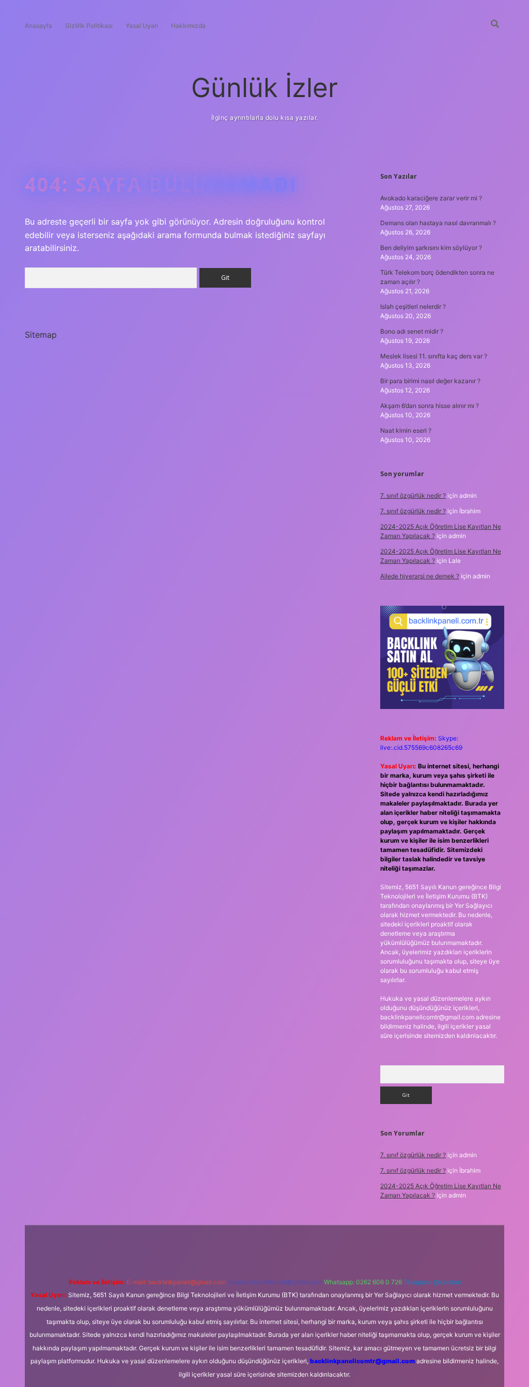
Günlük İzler (264, 87)
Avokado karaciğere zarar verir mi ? (431, 198)
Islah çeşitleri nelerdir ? (413, 306)
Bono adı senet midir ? (411, 331)
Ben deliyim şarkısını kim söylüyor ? (431, 247)
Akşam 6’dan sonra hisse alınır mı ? (429, 405)
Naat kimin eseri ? (405, 430)
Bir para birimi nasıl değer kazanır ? (430, 381)
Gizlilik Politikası (89, 25)
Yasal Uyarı (142, 25)
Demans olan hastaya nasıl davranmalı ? (438, 223)
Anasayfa (38, 25)
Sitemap (41, 334)
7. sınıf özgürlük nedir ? (413, 495)
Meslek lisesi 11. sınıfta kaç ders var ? (433, 356)
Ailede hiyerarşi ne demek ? (419, 576)
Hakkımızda (188, 25)
